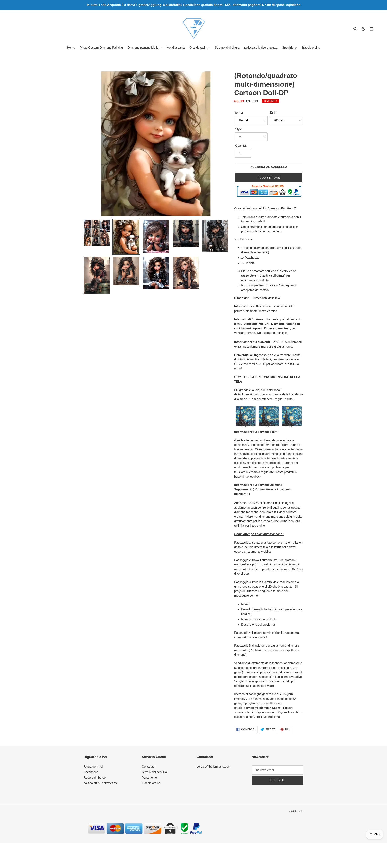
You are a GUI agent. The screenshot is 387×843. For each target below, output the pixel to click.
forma (239, 112)
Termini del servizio (154, 772)
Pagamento (149, 777)
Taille (273, 112)
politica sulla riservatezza (100, 783)
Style (238, 129)
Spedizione (91, 772)
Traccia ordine (151, 783)
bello (300, 811)
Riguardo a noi (93, 766)
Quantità (240, 145)
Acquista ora (269, 177)
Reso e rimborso (95, 777)
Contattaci (148, 766)
